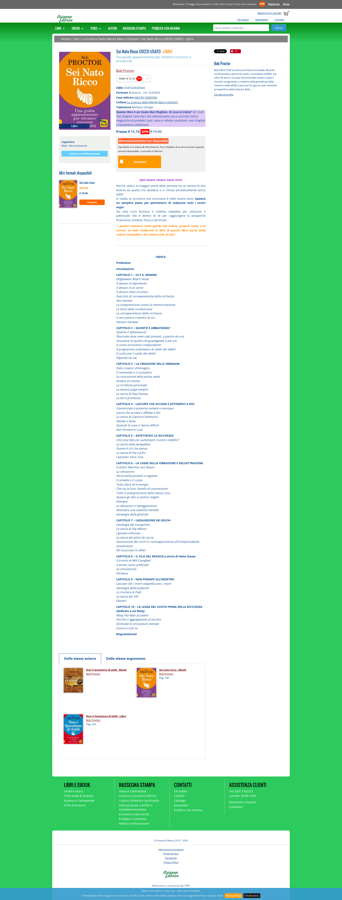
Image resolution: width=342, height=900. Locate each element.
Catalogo (179, 800)
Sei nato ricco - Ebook (172, 670)
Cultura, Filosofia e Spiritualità (139, 800)
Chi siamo (243, 19)
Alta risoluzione (78, 145)
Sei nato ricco (87, 183)
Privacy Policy (233, 895)
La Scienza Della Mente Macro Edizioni (110, 39)
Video (94, 28)
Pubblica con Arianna (166, 28)
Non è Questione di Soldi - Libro (106, 716)
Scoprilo (92, 202)
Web (64, 145)
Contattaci (236, 807)
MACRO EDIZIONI (145, 97)
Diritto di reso (171, 853)
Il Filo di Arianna (75, 805)
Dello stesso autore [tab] (80, 658)
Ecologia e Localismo (132, 819)
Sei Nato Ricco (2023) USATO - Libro (168, 39)
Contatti (279, 19)
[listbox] (133, 78)
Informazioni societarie (171, 849)
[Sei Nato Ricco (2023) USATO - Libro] (85, 90)
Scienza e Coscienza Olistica (137, 796)
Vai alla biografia (223, 94)
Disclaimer (171, 858)
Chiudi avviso (252, 895)
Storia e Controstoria (132, 791)
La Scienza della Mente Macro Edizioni (152, 102)
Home (65, 39)
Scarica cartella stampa (84, 153)
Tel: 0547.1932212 (241, 791)
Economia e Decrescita (134, 814)
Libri (58, 28)
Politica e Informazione (134, 823)
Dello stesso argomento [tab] (125, 658)
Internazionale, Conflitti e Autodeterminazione (135, 807)
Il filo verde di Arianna (78, 796)
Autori (112, 28)
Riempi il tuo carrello (269, 13)
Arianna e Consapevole (79, 800)
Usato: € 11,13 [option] (130, 78)
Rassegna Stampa (134, 28)
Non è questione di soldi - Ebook (106, 670)
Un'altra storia (73, 791)
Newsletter (261, 19)
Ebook (76, 28)
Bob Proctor (125, 70)
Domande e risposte (242, 802)
